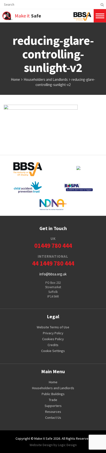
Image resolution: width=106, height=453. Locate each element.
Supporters (53, 405)
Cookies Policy (53, 339)
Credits (53, 345)
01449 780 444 (53, 242)
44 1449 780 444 (53, 260)
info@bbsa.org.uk (53, 274)
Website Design (41, 445)
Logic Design (67, 445)
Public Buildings (53, 394)
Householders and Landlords (53, 388)
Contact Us (53, 417)
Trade (53, 400)
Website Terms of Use (53, 327)
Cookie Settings (53, 351)
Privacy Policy (53, 333)
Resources (53, 411)
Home (53, 382)
